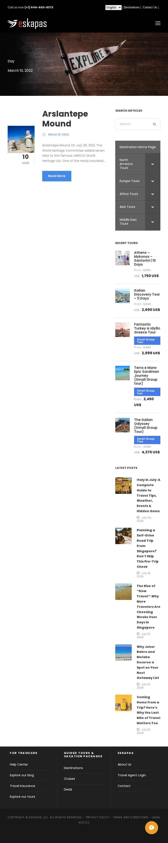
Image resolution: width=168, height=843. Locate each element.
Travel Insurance (22, 786)
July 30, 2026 (144, 519)
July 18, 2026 (144, 574)
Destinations (132, 7)
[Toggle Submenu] (152, 164)
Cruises (69, 778)
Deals (68, 789)
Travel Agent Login (132, 775)
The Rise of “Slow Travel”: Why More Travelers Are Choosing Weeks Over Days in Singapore (148, 607)
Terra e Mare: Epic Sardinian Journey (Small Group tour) (146, 375)
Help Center (19, 764)
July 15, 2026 (144, 635)
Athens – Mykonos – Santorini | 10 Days (145, 258)
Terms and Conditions (130, 817)
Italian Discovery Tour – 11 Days (147, 294)
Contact (124, 786)
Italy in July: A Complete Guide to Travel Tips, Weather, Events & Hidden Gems (148, 495)
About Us (124, 764)
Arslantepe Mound (65, 118)
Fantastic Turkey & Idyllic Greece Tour (147, 328)
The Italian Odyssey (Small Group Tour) (146, 425)
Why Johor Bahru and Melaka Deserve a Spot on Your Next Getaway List (148, 662)
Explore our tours (22, 796)
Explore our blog (22, 775)
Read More (56, 176)
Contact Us (150, 7)
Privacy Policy (97, 817)
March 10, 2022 (58, 134)
